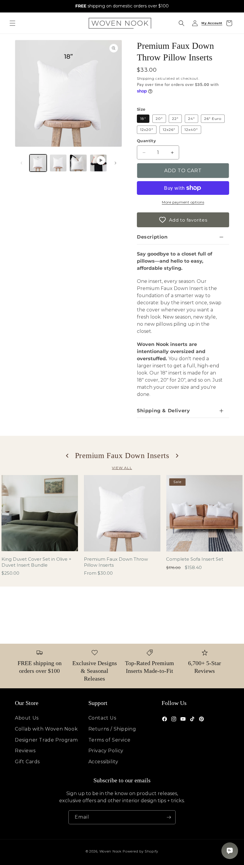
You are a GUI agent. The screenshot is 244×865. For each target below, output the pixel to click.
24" (191, 118)
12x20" (146, 129)
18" (143, 118)
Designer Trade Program (46, 740)
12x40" (191, 129)
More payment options (183, 202)
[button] (12, 23)
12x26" (169, 129)
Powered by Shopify (140, 851)
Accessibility (103, 761)
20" (159, 118)
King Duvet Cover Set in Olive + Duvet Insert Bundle (36, 562)
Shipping (145, 78)
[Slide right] (115, 163)
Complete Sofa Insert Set (194, 559)
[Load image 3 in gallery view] (78, 163)
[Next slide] (177, 456)
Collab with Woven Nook (46, 729)
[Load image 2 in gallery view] (58, 163)
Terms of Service (109, 740)
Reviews (25, 750)
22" (175, 118)
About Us (27, 718)
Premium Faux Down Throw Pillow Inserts (116, 562)
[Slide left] (21, 163)
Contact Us (102, 718)
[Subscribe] (168, 817)
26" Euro (212, 118)
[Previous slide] (68, 456)
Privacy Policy (105, 750)
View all (122, 468)
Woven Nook (110, 851)
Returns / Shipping (112, 729)
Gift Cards (27, 761)
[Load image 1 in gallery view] (38, 163)
